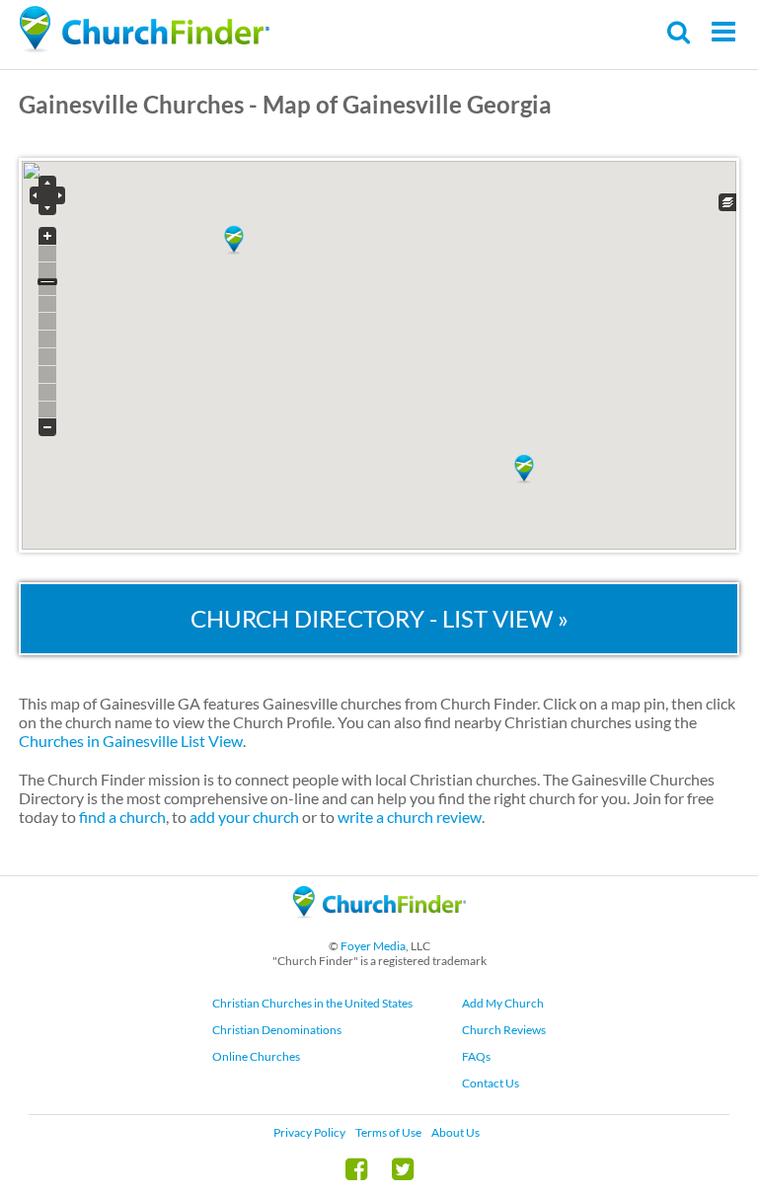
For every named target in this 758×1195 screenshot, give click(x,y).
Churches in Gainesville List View (131, 740)
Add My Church (503, 1003)
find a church (122, 816)
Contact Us (490, 1083)
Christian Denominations (276, 1029)
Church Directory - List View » (379, 618)
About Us (455, 1132)
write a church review (410, 816)
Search (679, 32)
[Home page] (144, 29)
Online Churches (256, 1056)
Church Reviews (504, 1029)
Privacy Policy (309, 1132)
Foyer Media (373, 945)
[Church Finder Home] (379, 927)
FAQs (476, 1056)
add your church (244, 816)
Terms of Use (388, 1132)
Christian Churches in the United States (312, 1003)
